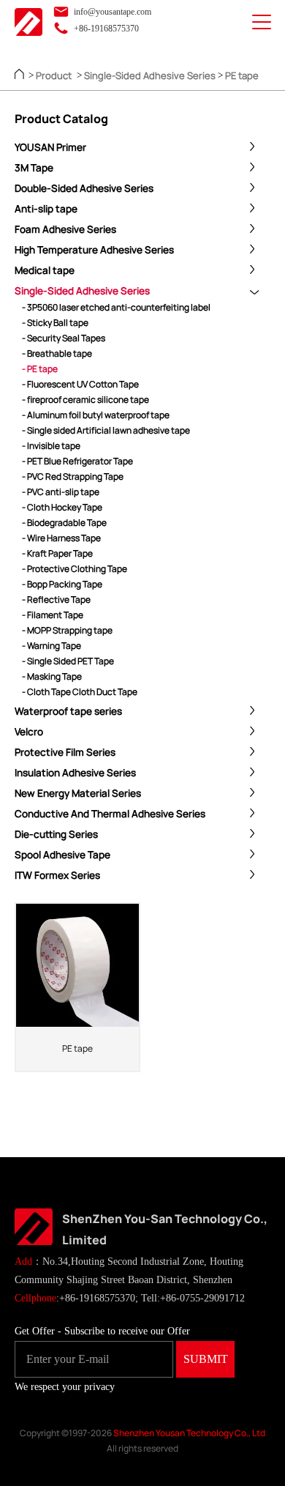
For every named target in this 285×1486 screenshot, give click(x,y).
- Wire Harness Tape (61, 538)
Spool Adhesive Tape (62, 854)
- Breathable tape (57, 353)
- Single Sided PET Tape (68, 661)
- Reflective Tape (56, 599)
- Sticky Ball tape (55, 322)
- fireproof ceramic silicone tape (85, 399)
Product (54, 75)
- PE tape (40, 369)
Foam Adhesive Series (65, 229)
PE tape (242, 75)
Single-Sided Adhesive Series (150, 75)
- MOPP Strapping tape (67, 630)
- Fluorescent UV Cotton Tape (80, 384)
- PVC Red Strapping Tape (72, 476)
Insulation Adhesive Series (75, 772)
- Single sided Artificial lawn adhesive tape (106, 430)
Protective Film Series (65, 752)
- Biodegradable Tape (64, 522)
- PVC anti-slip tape (60, 492)
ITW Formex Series (57, 875)
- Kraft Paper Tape (57, 553)
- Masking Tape (52, 676)
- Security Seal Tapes (63, 338)
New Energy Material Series (78, 793)
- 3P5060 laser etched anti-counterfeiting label (116, 307)
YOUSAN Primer (50, 147)
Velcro (29, 731)
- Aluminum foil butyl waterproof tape (96, 415)
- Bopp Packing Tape (62, 584)
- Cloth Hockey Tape (62, 507)
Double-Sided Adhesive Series (84, 188)
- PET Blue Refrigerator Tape (77, 461)
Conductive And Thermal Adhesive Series (110, 813)
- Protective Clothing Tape (74, 568)
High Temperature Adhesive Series (94, 249)
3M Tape (34, 167)
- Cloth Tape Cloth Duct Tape (79, 692)
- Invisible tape (51, 445)
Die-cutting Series (56, 834)
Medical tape (45, 270)
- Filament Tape (52, 615)
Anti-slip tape (46, 208)
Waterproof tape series (68, 711)
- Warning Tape (51, 645)
